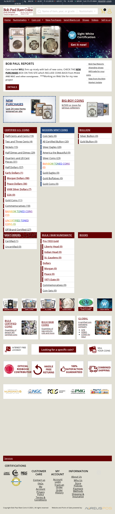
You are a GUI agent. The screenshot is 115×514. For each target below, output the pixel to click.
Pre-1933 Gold (51, 241)
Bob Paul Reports (96, 63)
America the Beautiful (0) (56, 152)
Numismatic (86, 11)
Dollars (47, 263)
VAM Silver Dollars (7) (19, 189)
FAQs (40, 483)
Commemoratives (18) (17, 206)
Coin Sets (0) (50, 136)
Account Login (57, 481)
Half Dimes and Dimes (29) (20, 152)
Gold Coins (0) (50, 184)
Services (8, 458)
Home (7, 19)
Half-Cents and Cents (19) (19, 136)
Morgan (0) (50, 268)
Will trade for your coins (95, 73)
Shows (85, 19)
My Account (40, 488)
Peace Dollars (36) (17, 183)
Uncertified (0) (13, 246)
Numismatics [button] (20, 19)
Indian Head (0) (53, 252)
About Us (76, 476)
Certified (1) (11, 241)
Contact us (39, 480)
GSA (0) (11, 194)
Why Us (78, 480)
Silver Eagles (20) (52, 147)
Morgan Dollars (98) (18, 178)
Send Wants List (72, 19)
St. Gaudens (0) (52, 257)
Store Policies (78, 484)
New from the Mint (96, 78)
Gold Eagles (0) (51, 172)
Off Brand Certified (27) (18, 229)
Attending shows (95, 67)
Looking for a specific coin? (57, 349)
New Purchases (53, 19)
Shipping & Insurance (78, 495)
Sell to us (106, 19)
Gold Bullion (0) (88, 141)
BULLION (85, 130)
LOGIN (108, 1)
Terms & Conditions (40, 498)
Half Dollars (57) (14, 167)
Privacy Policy (41, 493)
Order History (59, 491)
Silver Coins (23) (51, 158)
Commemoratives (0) (54, 285)
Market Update (95, 82)
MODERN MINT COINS (55, 130)
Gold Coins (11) (13, 200)
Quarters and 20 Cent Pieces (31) (17, 160)
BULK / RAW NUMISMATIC (57, 235)
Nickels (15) (11, 147)
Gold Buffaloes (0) (53, 178)
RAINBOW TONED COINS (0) (56, 165)
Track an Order (59, 486)
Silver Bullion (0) (89, 136)
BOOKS (84, 235)
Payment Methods (78, 490)
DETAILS (12, 87)
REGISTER (102, 1)
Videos (94, 19)
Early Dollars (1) (14, 172)
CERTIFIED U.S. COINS (17, 130)
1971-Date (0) (51, 279)
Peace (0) (49, 274)
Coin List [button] (36, 19)
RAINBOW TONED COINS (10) (18, 213)
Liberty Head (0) (53, 246)
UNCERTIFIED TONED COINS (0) (17, 222)
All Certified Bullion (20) (56, 141)
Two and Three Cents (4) (18, 141)
